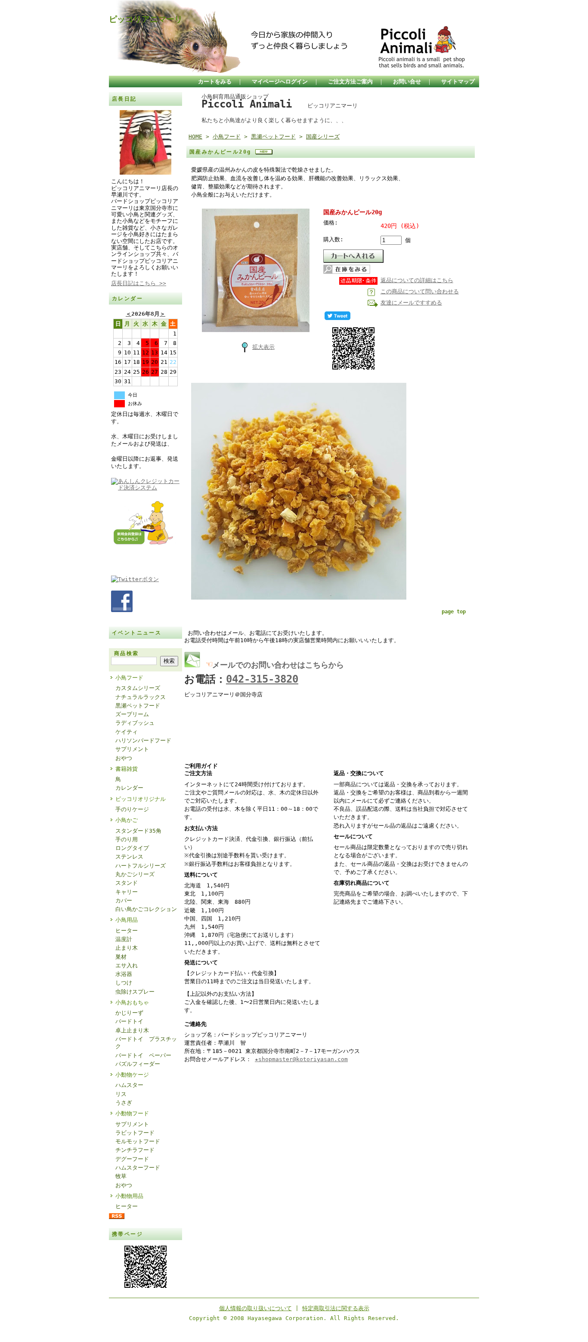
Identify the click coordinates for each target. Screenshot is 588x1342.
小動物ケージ (132, 1074)
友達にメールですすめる (411, 302)
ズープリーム (132, 714)
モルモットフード (137, 1141)
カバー (123, 900)
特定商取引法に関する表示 (335, 1308)
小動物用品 (129, 1196)
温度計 (123, 939)
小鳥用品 (126, 920)
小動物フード (132, 1113)
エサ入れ (126, 965)
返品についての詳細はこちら (417, 280)
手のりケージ (132, 809)
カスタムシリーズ (137, 688)
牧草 (121, 1176)
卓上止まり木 (132, 1030)
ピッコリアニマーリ (146, 19)
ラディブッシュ (135, 723)
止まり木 (126, 948)
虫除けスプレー (135, 991)
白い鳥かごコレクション (146, 909)
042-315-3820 (262, 679)
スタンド (126, 883)
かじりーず (129, 1013)
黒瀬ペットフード (137, 705)
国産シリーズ (323, 136)
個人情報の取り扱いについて (255, 1308)
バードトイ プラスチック (146, 1043)
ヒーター (126, 930)
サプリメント (132, 749)
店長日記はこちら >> (138, 283)
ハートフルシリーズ (140, 865)
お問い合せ (407, 81)
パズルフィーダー (137, 1064)
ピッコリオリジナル (140, 799)
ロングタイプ (132, 848)
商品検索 (126, 653)
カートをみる (215, 81)
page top (454, 612)
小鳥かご (126, 820)
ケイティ (126, 732)
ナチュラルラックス (140, 697)
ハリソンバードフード (143, 740)
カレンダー (129, 788)
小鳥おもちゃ (132, 1002)
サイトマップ (458, 81)
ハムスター (129, 1085)
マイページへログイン (280, 81)
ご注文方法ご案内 (350, 81)
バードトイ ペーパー (143, 1055)
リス (121, 1094)
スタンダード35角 (138, 831)
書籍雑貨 (126, 769)
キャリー (126, 892)
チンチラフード (135, 1150)
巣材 (121, 957)
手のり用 (126, 839)
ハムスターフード (137, 1167)
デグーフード (132, 1159)
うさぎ (123, 1102)
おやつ (123, 758)
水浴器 (123, 974)
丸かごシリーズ (135, 874)
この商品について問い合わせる (420, 291)
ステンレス (129, 856)
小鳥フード (129, 677)
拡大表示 (263, 347)
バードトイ (129, 1021)
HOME (195, 136)
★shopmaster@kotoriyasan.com (301, 1059)
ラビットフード (135, 1133)
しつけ (123, 982)
